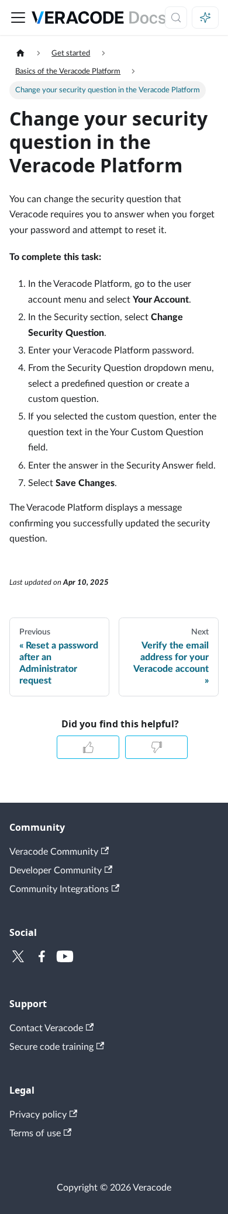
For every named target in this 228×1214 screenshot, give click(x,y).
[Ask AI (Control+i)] (205, 17)
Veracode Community (53, 851)
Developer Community (55, 870)
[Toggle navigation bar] (18, 17)
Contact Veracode (46, 1028)
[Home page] (20, 53)
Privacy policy (38, 1114)
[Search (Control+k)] (176, 17)
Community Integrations (59, 889)
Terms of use (35, 1133)
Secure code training (51, 1047)
